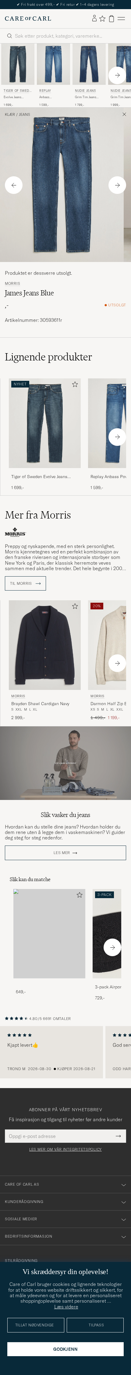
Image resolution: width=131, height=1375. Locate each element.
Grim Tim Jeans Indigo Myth (85, 97)
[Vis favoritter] (102, 19)
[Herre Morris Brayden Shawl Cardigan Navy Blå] (45, 645)
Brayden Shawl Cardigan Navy (40, 703)
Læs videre (66, 1306)
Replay (45, 91)
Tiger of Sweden (17, 91)
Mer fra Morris (38, 514)
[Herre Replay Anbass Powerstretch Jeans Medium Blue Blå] (53, 64)
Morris (12, 283)
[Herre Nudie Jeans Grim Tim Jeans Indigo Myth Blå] (89, 64)
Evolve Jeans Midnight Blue (13, 97)
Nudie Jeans (85, 91)
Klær (10, 114)
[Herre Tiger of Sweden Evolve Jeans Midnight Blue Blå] (17, 64)
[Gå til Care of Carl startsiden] (28, 18)
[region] (65, 1052)
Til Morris (21, 583)
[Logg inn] (94, 18)
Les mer (62, 853)
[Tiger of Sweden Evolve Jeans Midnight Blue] (45, 472)
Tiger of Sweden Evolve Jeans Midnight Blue (39, 477)
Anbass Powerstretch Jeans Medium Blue (52, 97)
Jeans (24, 114)
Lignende (48, 356)
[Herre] (49, 934)
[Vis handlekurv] (111, 19)
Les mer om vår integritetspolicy (65, 1149)
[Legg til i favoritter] (73, 385)
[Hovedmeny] (121, 19)
